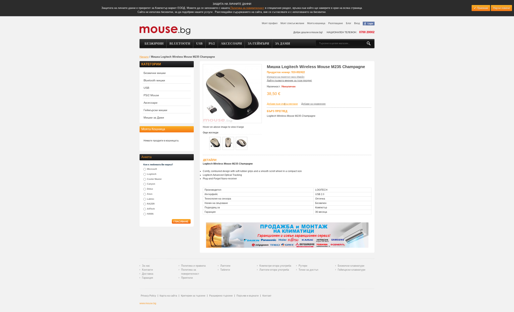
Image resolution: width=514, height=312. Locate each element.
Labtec (150, 199)
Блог (348, 23)
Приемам (482, 7)
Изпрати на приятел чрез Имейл (285, 77)
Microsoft (152, 169)
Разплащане (335, 23)
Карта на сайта (168, 295)
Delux (150, 189)
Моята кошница (316, 23)
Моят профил (269, 23)
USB (199, 43)
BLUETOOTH (179, 43)
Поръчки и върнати (248, 295)
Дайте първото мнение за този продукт (289, 80)
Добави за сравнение (313, 103)
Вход (357, 23)
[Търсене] (370, 43)
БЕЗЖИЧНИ (154, 43)
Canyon (151, 184)
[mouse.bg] (165, 30)
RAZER (151, 204)
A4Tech (151, 209)
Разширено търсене (221, 295)
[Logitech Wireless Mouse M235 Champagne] (215, 142)
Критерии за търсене (193, 295)
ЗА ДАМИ (282, 43)
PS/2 (212, 43)
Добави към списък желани (282, 103)
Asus (149, 194)
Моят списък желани (292, 23)
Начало (144, 56)
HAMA (150, 214)
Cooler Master (154, 179)
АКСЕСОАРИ (231, 43)
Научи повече (501, 7)
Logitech (151, 174)
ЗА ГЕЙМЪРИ (258, 43)
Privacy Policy (148, 295)
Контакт (266, 295)
